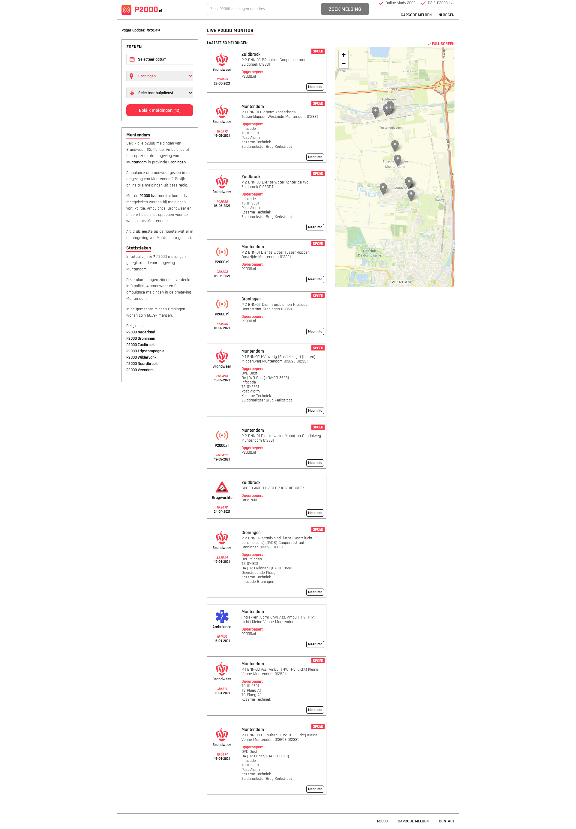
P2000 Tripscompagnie (145, 351)
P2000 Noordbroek (142, 363)
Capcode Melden (416, 15)
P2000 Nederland (140, 332)
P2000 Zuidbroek (140, 344)
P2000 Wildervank (141, 357)
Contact (446, 821)
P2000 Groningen (140, 338)
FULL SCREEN (442, 43)
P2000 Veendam (140, 370)
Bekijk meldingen (160, 110)
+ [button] (344, 54)
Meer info (315, 87)
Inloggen (445, 15)
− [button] (344, 63)
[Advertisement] (160, 478)
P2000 (148, 9)
